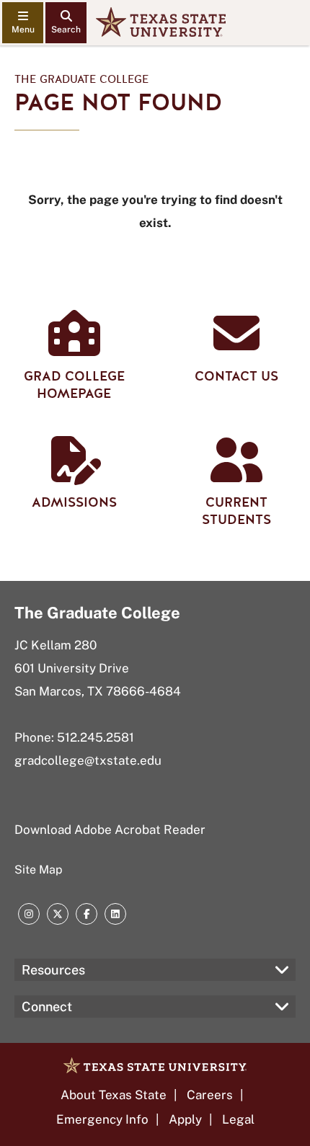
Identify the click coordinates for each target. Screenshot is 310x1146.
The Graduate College (81, 79)
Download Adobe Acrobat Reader (109, 829)
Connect (47, 1006)
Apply (185, 1119)
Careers (210, 1095)
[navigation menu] (22, 22)
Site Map (38, 869)
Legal (238, 1119)
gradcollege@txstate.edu (87, 760)
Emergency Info (102, 1119)
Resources (53, 969)
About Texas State (114, 1095)
